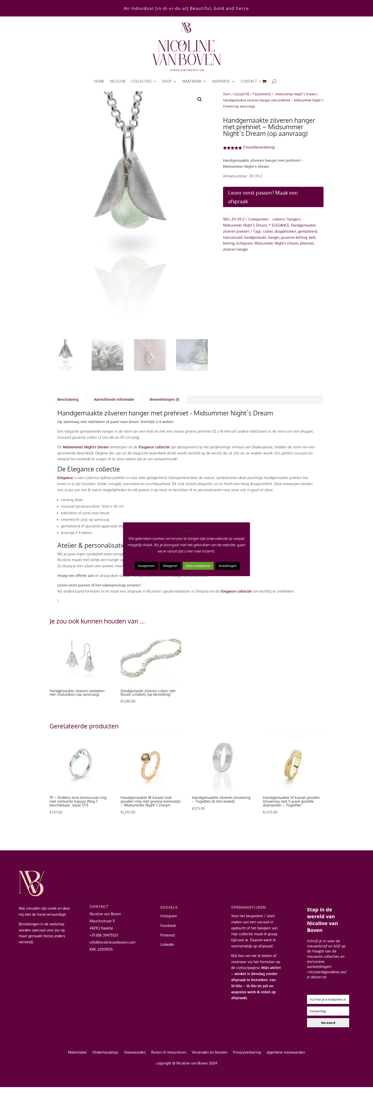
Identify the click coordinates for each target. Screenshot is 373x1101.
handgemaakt (255, 237)
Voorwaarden (135, 1052)
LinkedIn (167, 944)
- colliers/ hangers (285, 219)
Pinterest (167, 935)
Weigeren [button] (170, 566)
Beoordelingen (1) (164, 399)
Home (99, 81)
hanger (273, 237)
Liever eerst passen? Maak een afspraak (263, 197)
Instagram (168, 916)
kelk (312, 237)
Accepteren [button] (146, 566)
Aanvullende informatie (114, 399)
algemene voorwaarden (285, 1052)
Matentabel (77, 1052)
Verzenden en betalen (209, 1052)
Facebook (168, 925)
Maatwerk (191, 81)
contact (249, 81)
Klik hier (237, 955)
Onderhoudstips (105, 1052)
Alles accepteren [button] (198, 566)
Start (227, 94)
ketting (228, 243)
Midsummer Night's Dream (276, 243)
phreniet (307, 243)
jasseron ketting (294, 237)
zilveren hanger (235, 249)
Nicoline (118, 81)
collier (268, 231)
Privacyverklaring (247, 1052)
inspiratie (221, 81)
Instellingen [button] (228, 566)
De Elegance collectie (88, 469)
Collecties (141, 81)
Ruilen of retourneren (168, 1052)
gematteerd (307, 231)
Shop (167, 81)
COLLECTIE (241, 94)
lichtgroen (244, 243)
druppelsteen (285, 231)
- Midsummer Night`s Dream (295, 94)
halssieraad (232, 237)
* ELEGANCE (261, 94)
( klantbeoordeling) (259, 147)
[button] (199, 99)
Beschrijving (67, 399)
